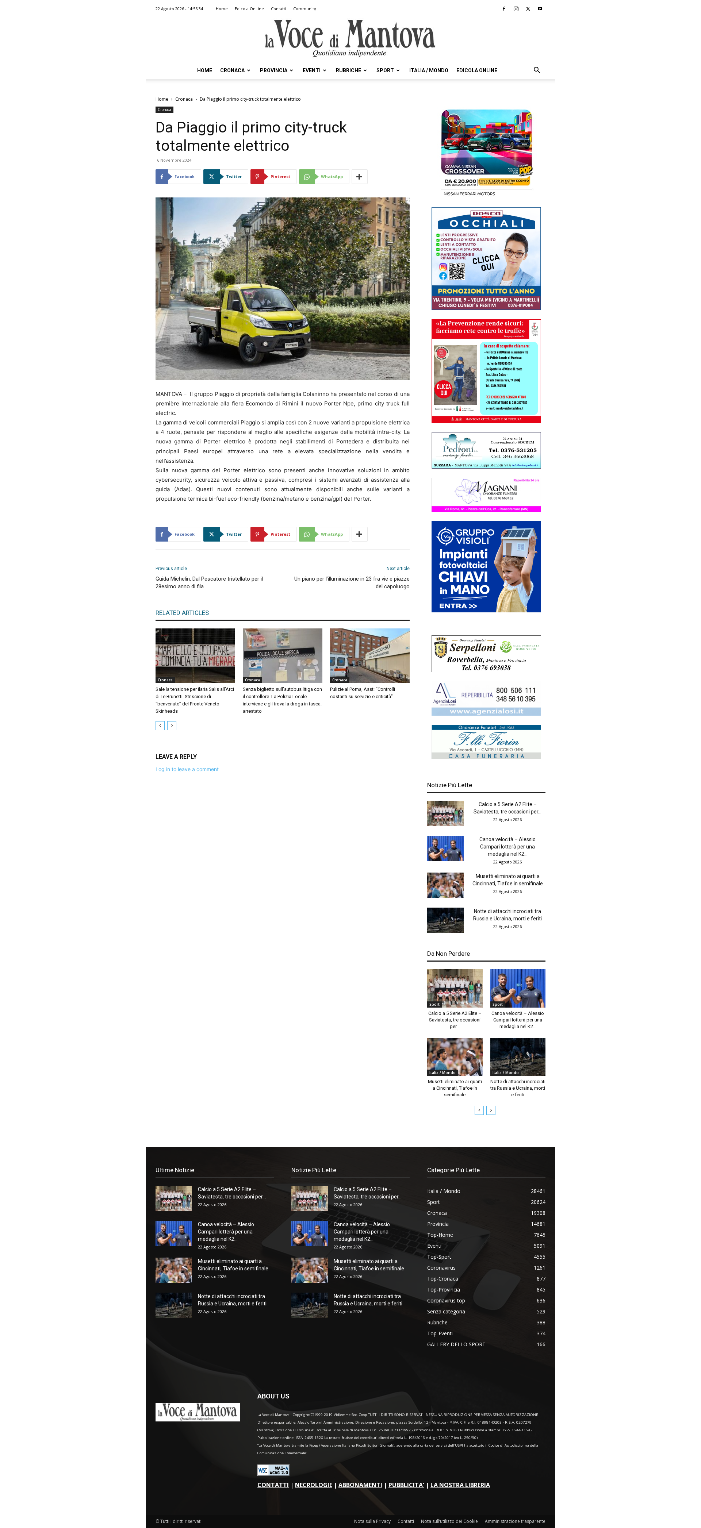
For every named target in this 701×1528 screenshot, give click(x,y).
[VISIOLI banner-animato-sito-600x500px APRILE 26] (486, 610)
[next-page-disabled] (171, 725)
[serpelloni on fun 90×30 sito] (486, 670)
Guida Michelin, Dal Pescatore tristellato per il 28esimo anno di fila (209, 583)
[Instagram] (515, 9)
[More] (360, 176)
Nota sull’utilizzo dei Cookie (449, 1521)
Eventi (312, 70)
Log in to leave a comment (187, 769)
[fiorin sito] (486, 757)
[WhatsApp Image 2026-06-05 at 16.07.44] (486, 195)
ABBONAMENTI (360, 1485)
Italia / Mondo (428, 70)
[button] (536, 71)
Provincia (273, 70)
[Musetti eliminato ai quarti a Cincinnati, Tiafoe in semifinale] (445, 885)
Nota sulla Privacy (372, 1521)
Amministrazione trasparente (515, 1521)
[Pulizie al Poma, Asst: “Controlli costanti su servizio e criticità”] (370, 655)
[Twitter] (527, 9)
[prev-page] (160, 725)
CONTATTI (273, 1485)
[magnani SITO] (486, 510)
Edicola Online (476, 70)
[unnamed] (486, 713)
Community (304, 8)
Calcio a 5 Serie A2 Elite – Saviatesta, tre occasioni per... (455, 1020)
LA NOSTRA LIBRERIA (460, 1485)
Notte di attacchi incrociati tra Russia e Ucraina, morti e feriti (517, 1088)
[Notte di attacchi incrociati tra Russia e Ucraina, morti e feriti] (445, 920)
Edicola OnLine (249, 8)
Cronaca (232, 70)
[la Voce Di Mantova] (350, 38)
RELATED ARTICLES (182, 612)
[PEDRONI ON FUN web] (486, 466)
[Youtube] (540, 9)
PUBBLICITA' (406, 1485)
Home (222, 8)
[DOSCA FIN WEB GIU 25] (486, 308)
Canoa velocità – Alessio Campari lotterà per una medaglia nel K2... (507, 846)
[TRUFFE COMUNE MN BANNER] (486, 420)
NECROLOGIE (313, 1485)
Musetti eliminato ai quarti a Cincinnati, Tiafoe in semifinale (455, 1088)
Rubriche (348, 70)
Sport (385, 70)
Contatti (278, 8)
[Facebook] (503, 9)
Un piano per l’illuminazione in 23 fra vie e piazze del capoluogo (352, 583)
